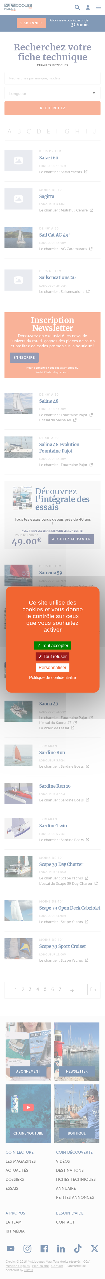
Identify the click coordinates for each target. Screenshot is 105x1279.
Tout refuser (54, 656)
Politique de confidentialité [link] (52, 677)
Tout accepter (54, 645)
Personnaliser (52, 667)
